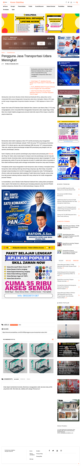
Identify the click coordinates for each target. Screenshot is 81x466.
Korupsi (13, 6)
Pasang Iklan (39, 456)
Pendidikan (61, 6)
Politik (30, 6)
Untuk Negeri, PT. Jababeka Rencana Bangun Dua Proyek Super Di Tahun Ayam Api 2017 (42, 82)
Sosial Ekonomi (39, 6)
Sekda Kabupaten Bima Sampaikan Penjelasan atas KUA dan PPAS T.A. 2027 (71, 236)
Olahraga (69, 6)
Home (6, 6)
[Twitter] (68, 2)
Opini (13, 9)
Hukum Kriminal (51, 6)
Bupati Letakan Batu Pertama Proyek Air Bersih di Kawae (13, 369)
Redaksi (38, 451)
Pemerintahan (21, 6)
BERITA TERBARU (64, 221)
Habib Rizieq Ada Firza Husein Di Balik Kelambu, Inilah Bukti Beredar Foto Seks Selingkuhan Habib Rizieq (67, 351)
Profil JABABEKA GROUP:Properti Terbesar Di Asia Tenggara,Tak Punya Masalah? (42, 87)
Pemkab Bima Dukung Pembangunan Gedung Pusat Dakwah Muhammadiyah (70, 252)
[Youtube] (71, 2)
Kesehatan (6, 9)
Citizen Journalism (32, 454)
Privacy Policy (39, 453)
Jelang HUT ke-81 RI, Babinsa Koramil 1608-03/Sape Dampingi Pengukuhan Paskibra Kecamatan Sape (67, 369)
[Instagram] (61, 451)
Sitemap (31, 459)
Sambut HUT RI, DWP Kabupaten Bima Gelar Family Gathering (66, 389)
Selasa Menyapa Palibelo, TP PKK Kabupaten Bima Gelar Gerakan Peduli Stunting (71, 227)
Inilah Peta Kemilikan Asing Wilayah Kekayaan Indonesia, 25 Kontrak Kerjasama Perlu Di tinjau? (41, 92)
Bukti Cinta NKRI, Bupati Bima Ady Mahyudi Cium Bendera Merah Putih (67, 316)
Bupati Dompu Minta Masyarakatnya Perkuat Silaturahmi (41, 353)
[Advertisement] (13, 76)
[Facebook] (66, 2)
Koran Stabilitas (17, 2)
